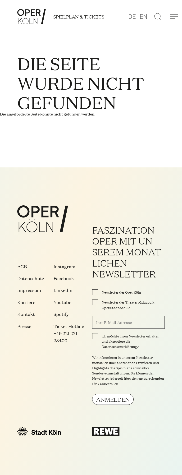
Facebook (64, 278)
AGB (22, 266)
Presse (24, 326)
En (143, 16)
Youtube (62, 302)
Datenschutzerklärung (119, 346)
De (132, 16)
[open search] (158, 16)
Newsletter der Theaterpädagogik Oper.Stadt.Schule (128, 305)
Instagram (64, 266)
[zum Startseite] (31, 16)
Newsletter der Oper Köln (121, 292)
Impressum (29, 290)
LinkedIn (63, 290)
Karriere (26, 302)
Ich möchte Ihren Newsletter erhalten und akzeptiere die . (130, 341)
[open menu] (174, 16)
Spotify (61, 314)
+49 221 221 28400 (65, 337)
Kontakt (26, 314)
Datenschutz (30, 278)
